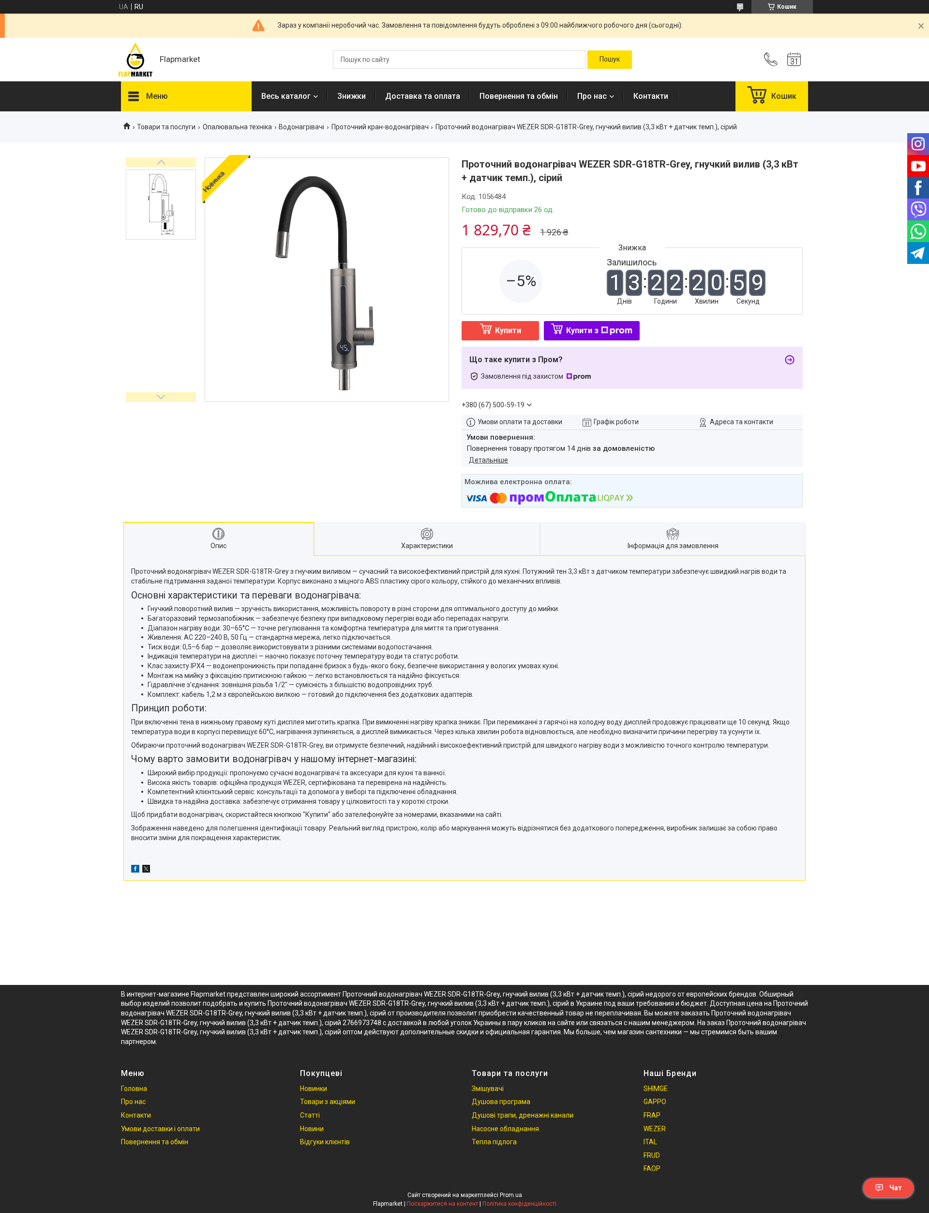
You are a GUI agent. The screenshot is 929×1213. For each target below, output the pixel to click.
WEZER (655, 1129)
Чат (895, 1188)
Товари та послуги (166, 127)
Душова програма (501, 1102)
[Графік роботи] (794, 59)
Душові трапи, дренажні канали (522, 1115)
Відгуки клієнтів (325, 1142)
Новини (312, 1129)
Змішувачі (488, 1088)
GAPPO (655, 1102)
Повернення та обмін (518, 96)
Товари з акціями (327, 1102)
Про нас (592, 96)
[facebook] (135, 870)
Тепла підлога (494, 1142)
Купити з (582, 330)
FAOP (652, 1168)
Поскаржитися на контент (442, 1203)
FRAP (652, 1115)
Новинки (313, 1088)
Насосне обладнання (505, 1129)
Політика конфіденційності (519, 1203)
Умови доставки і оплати (160, 1129)
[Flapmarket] (135, 60)
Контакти (650, 96)
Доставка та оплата (422, 96)
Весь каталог (286, 96)
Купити (508, 330)
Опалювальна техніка (237, 127)
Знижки (351, 96)
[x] (146, 870)
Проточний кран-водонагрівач (380, 127)
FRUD (652, 1155)
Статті (310, 1115)
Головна (134, 1088)
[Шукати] (609, 59)
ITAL (650, 1142)
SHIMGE (656, 1088)
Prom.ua (511, 1195)
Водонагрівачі (301, 127)
